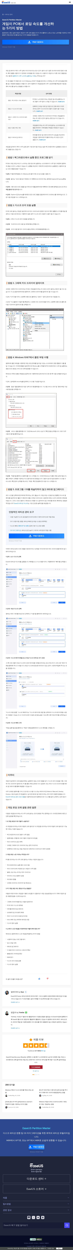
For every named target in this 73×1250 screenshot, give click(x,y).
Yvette (21, 1012)
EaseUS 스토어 (35, 1188)
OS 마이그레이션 (15, 530)
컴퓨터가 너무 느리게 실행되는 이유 (24, 76)
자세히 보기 (61, 101)
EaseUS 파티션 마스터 (21, 503)
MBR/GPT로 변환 (23, 526)
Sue (22, 992)
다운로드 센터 (35, 1178)
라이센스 (36, 1243)
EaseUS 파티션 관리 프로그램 (15, 797)
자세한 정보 (50, 1248)
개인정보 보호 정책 (28, 1243)
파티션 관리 (9, 14)
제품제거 (47, 1243)
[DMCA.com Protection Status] (39, 1239)
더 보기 (35, 1068)
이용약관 (41, 1243)
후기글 (43, 1051)
